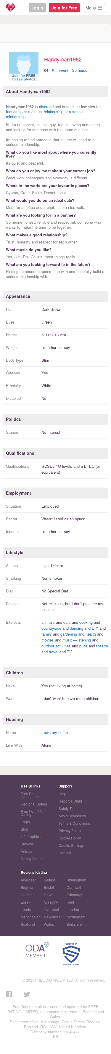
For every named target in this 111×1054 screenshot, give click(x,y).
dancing (76, 628)
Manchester (30, 916)
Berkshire (74, 924)
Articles (27, 851)
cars (67, 622)
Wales (49, 924)
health (91, 634)
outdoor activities (56, 646)
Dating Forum (32, 858)
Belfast (49, 879)
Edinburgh (75, 894)
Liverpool (51, 909)
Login (37, 8)
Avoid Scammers (72, 815)
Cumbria (28, 894)
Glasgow (51, 901)
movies (47, 640)
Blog (24, 828)
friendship (14, 111)
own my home (56, 732)
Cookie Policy (70, 837)
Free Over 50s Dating (32, 813)
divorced (46, 106)
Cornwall (74, 887)
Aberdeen (29, 879)
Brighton (27, 887)
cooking (86, 622)
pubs (83, 646)
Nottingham (76, 916)
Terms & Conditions (74, 823)
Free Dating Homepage (30, 795)
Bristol (49, 887)
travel (53, 652)
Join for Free (64, 8)
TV (69, 652)
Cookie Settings (71, 845)
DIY (95, 628)
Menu (91, 8)
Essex (25, 901)
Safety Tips (67, 808)
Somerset (60, 70)
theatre (102, 646)
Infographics (31, 836)
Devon (49, 894)
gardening (68, 634)
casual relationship (47, 111)
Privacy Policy (70, 830)
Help (62, 793)
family (46, 634)
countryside (51, 628)
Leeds (26, 909)
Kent (70, 901)
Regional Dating (34, 803)
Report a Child (70, 800)
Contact (65, 852)
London (73, 909)
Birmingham (76, 879)
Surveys (27, 843)
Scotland (28, 924)
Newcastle (52, 916)
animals (48, 622)
